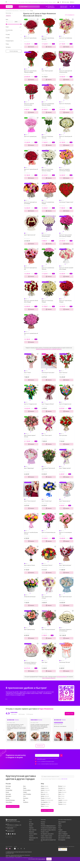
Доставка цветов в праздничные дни (48, 840)
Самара (25, 792)
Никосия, (60, 788)
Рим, (59, 798)
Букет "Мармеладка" (29, 468)
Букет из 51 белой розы (65, 103)
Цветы (59, 823)
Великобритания (49, 800)
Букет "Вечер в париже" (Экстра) (30, 436)
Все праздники (61, 839)
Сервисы (54, 2)
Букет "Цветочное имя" (29, 235)
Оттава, (60, 790)
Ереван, (42, 796)
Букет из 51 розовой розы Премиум (48, 268)
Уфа (24, 800)
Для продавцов (35, 2)
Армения (47, 796)
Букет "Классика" (63, 372)
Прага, (59, 794)
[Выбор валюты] (60, 2)
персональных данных (41, 759)
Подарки (60, 829)
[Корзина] (73, 6)
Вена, (42, 792)
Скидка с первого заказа (46, 835)
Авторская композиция (29, 596)
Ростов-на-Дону (27, 790)
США (49, 802)
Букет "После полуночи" (30, 501)
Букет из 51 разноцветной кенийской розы (65, 71)
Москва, (60, 786)
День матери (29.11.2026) (64, 835)
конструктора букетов (62, 676)
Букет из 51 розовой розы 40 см (31, 334)
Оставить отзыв (69, 713)
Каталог (10, 6)
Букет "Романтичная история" (47, 597)
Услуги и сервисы (33, 833)
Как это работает (41, 859)
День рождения (62, 821)
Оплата (26, 2)
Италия (62, 798)
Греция (46, 786)
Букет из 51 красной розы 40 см (31, 170)
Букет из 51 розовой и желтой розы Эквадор (64, 170)
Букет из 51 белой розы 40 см (65, 137)
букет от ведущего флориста (48, 678)
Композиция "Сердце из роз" (66, 202)
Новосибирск (9, 802)
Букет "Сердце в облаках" (48, 404)
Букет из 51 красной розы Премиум (48, 38)
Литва (47, 794)
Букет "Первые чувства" (65, 468)
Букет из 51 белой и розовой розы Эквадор (66, 268)
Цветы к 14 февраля (62, 833)
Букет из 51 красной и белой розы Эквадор (31, 301)
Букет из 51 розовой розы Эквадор (48, 202)
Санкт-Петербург (27, 794)
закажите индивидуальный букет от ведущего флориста (48, 349)
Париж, (60, 792)
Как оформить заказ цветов (47, 833)
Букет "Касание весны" (64, 501)
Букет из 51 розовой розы (30, 136)
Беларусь (46, 806)
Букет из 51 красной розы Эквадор (65, 301)
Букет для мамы (63, 435)
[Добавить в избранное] (38, 19)
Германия (47, 790)
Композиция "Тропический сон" (48, 468)
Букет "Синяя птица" (47, 501)
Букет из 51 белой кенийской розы (46, 235)
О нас (19, 2)
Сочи (24, 796)
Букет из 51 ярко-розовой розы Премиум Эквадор (65, 235)
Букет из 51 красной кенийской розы (29, 104)
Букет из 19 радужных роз (30, 404)
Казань (7, 792)
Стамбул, (60, 802)
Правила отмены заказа (46, 837)
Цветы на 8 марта (62, 831)
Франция (64, 792)
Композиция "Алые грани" (48, 372)
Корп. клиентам (41, 2)
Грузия (64, 804)
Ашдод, (42, 788)
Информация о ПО (33, 837)
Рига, (59, 796)
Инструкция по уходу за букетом (48, 829)
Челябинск (25, 802)
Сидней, (60, 800)
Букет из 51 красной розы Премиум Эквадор (30, 71)
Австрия (46, 792)
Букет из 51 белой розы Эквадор (47, 301)
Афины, (42, 786)
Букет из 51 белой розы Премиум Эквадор (47, 170)
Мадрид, (43, 804)
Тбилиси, (60, 804)
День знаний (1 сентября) (64, 837)
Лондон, (43, 800)
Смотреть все (40, 745)
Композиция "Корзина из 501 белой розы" (65, 630)
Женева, (43, 798)
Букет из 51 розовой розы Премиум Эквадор (48, 104)
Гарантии (30, 2)
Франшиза (31, 831)
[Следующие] (76, 730)
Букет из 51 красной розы (30, 38)
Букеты (60, 825)
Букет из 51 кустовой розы (65, 38)
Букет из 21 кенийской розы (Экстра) (31, 533)
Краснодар (8, 794)
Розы (59, 827)
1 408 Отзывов (21, 714)
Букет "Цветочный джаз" (65, 565)
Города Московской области (13, 806)
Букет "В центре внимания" (48, 629)
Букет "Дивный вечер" (29, 629)
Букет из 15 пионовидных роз (65, 533)
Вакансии (31, 839)
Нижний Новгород (10, 800)
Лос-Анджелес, (44, 802)
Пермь (24, 788)
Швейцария (48, 798)
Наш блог (31, 835)
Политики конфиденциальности (48, 825)
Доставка (22, 2)
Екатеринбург (9, 790)
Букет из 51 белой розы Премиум (47, 137)
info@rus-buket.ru (10, 831)
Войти (73, 2)
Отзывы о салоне (45, 831)
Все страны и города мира (47, 810)
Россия (64, 786)
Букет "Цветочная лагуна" (65, 596)
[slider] (6, 24)
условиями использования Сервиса (47, 761)
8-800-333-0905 (64, 778)
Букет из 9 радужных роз (65, 404)
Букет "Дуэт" (45, 662)
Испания (47, 804)
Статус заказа (66, 2)
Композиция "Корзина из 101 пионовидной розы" (30, 663)
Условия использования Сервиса (48, 827)
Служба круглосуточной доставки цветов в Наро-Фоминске (19, 851)
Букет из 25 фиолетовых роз (48, 532)
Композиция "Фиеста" (47, 565)
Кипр (64, 788)
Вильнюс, (43, 794)
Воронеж (8, 788)
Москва (7, 798)
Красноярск (8, 796)
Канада (63, 790)
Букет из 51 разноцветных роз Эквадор (30, 202)
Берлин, (43, 790)
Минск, (42, 806)
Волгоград (8, 786)
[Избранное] (70, 6)
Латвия (62, 796)
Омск (24, 786)
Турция (64, 802)
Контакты (46, 2)
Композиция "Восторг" (64, 662)
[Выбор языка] (58, 2)
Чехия (62, 794)
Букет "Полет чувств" (47, 435)
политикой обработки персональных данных (49, 763)
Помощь (50, 2)
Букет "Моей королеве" (47, 70)
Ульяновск (25, 798)
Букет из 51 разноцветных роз (30, 268)
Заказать (32, 46)
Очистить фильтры (14, 51)
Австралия (64, 800)
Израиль (47, 788)
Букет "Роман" (27, 372)
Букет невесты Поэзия (29, 565)
